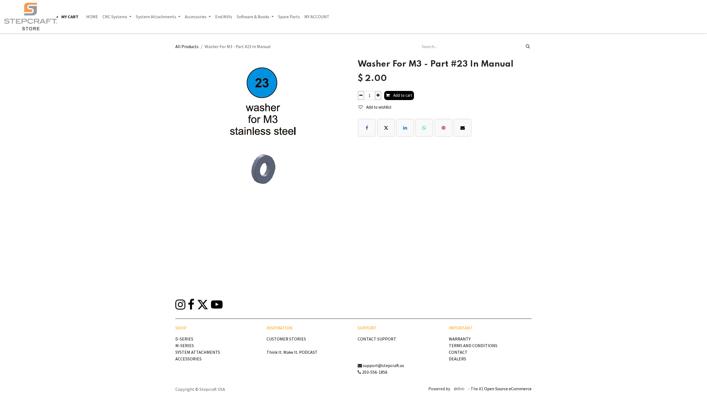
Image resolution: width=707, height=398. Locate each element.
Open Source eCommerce (508, 388)
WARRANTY (460, 339)
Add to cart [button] (402, 95)
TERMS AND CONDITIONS (473, 345)
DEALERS (457, 359)
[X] (386, 127)
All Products (187, 46)
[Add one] (378, 95)
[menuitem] (92, 16)
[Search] (528, 46)
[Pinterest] (443, 127)
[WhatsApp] (424, 127)
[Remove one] (361, 95)
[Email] (462, 127)
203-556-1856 (374, 372)
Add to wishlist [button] (378, 107)
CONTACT (458, 352)
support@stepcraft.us (383, 365)
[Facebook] (366, 127)
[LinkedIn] (405, 127)
